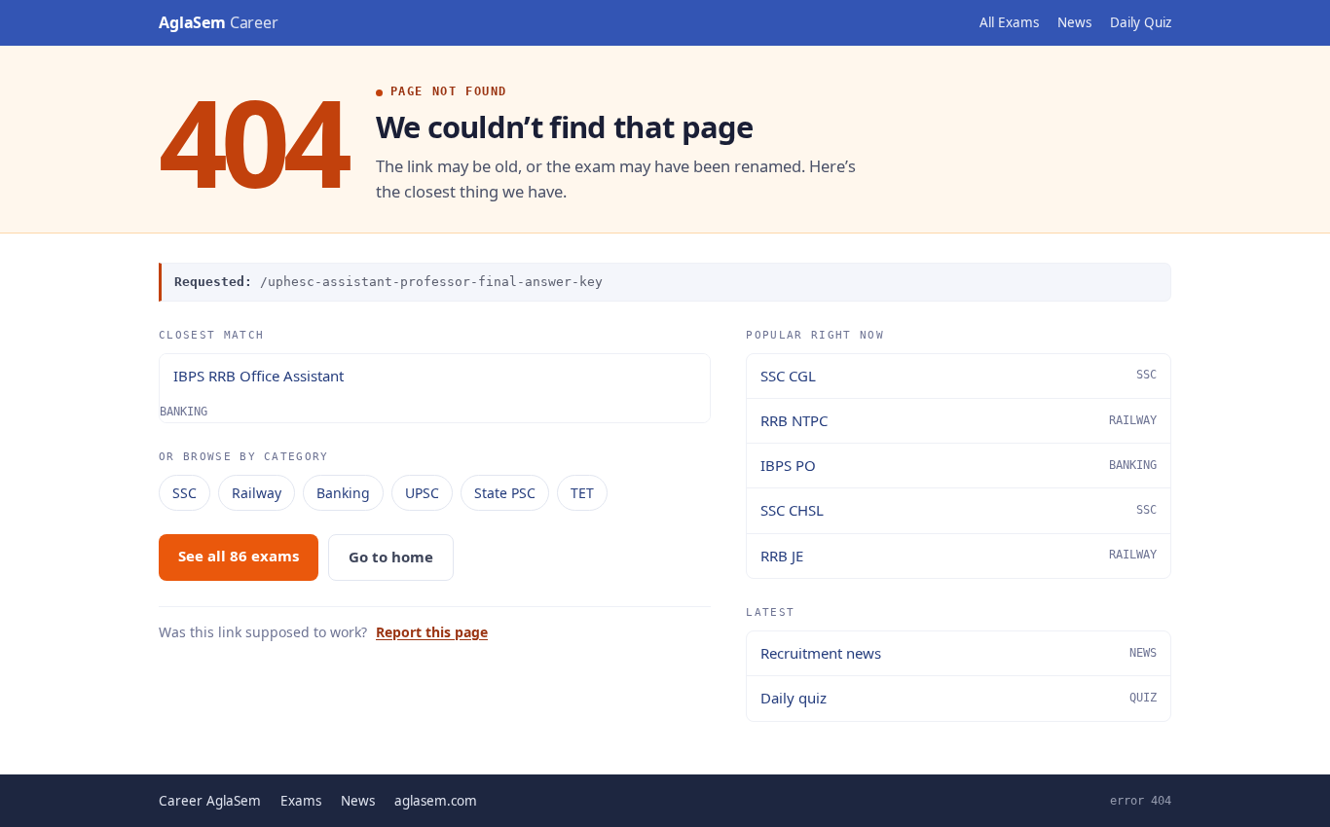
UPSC (422, 493)
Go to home (391, 556)
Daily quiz (958, 697)
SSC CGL (958, 375)
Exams (300, 800)
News (1074, 22)
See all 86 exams (238, 555)
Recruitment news (958, 653)
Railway (256, 493)
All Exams (1009, 22)
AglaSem (218, 22)
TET (582, 493)
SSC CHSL (958, 510)
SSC (184, 493)
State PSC (505, 493)
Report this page (432, 632)
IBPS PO (958, 465)
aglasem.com (435, 800)
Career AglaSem (210, 800)
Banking (343, 493)
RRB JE (958, 555)
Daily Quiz (1140, 22)
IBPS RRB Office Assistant (258, 375)
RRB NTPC (958, 420)
